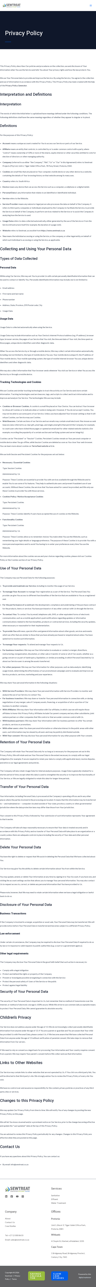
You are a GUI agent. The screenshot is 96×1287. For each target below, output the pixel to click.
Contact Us (10, 1222)
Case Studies (10, 1226)
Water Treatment (58, 1203)
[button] (36, 1275)
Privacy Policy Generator (16, 85)
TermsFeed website (40, 446)
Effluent (54, 1199)
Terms (14, 1279)
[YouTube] (17, 1196)
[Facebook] (11, 1196)
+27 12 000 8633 (15, 1235)
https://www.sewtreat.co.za (53, 230)
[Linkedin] (6, 1196)
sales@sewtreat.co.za (20, 1239)
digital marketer (85, 1277)
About (7, 1218)
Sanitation (55, 1195)
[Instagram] (23, 1196)
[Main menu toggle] (91, 5)
